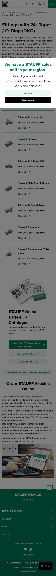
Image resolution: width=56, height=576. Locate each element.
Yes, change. (28, 100)
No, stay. (28, 93)
